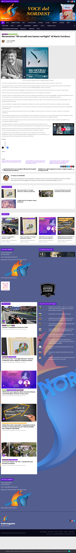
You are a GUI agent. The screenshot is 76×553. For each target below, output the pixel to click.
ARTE (23, 22)
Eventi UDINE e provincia (13, 459)
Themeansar (22, 532)
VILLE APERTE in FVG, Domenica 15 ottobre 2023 (59, 314)
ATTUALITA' (4, 218)
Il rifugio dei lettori (31, 218)
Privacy (38, 28)
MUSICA (19, 25)
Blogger (60, 531)
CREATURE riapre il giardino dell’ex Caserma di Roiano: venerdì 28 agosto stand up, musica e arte (46, 239)
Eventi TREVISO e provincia (63, 220)
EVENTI (68, 22)
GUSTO (12, 25)
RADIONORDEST (27, 25)
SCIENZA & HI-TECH (51, 25)
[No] (74, 551)
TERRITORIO (31, 28)
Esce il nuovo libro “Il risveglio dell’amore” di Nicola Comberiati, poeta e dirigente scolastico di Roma (26, 192)
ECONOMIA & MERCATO (69, 218)
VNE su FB (56, 531)
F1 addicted (12, 240)
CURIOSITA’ (54, 22)
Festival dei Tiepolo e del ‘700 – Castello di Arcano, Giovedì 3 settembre (63, 191)
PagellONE (9, 218)
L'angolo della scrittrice (13, 34)
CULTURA (48, 22)
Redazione (31, 240)
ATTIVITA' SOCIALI (61, 218)
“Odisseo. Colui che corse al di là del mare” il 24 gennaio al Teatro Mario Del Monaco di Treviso (11, 161)
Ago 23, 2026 (6, 240)
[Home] (3, 22)
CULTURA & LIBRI (4, 34)
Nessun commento (6, 242)
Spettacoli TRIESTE (43, 220)
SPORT (42, 25)
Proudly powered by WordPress (7, 532)
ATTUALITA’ (40, 22)
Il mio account (49, 534)
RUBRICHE (35, 25)
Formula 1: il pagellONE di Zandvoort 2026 (8, 237)
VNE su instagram (43, 531)
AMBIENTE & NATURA (15, 22)
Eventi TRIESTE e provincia (49, 218)
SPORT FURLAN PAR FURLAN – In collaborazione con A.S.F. (64, 534)
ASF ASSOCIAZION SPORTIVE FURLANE (10, 28)
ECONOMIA (61, 22)
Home (7, 22)
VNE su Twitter (50, 531)
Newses (17, 532)
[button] (74, 25)
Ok (69, 551)
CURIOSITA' (42, 218)
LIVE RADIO (66, 531)
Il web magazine (5, 18)
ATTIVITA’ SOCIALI (32, 22)
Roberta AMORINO (11, 40)
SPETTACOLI (23, 28)
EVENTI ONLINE (5, 25)
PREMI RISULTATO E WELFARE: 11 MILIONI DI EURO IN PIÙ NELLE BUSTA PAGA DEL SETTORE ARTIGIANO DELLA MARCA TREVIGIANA (18, 426)
